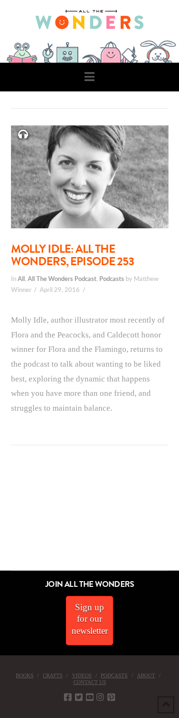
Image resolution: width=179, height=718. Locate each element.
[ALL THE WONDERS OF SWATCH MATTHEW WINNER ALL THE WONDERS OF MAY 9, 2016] (10, 517)
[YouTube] (90, 697)
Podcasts (111, 279)
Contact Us (90, 682)
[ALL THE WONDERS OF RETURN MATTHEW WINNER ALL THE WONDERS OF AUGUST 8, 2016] (9, 517)
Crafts (53, 675)
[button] (89, 77)
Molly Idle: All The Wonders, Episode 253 (72, 255)
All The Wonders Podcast (62, 279)
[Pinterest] (111, 697)
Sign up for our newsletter (90, 619)
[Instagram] (100, 697)
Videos (82, 675)
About (146, 675)
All (21, 279)
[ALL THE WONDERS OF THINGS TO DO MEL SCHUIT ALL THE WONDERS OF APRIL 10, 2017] (1, 517)
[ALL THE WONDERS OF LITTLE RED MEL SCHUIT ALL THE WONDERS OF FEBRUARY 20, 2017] (3, 517)
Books (24, 675)
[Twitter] (79, 697)
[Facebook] (68, 697)
